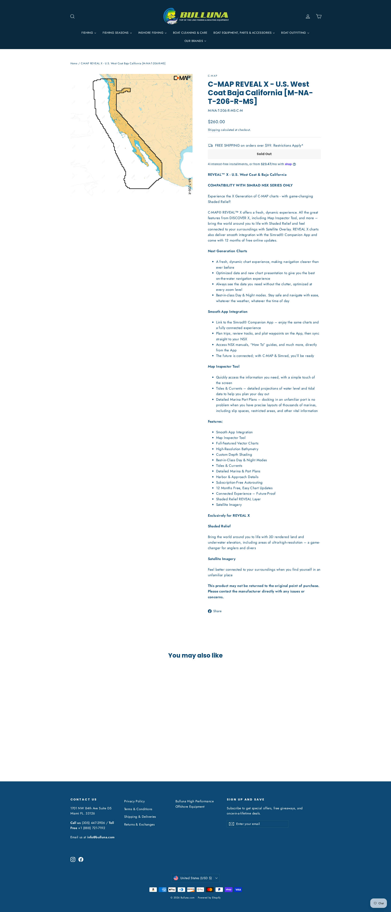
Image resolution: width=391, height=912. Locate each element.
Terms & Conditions (138, 809)
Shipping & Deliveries (140, 816)
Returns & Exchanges (139, 824)
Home (74, 63)
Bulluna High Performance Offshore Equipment (194, 804)
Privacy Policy (134, 801)
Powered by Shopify (209, 897)
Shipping (214, 130)
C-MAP (213, 76)
